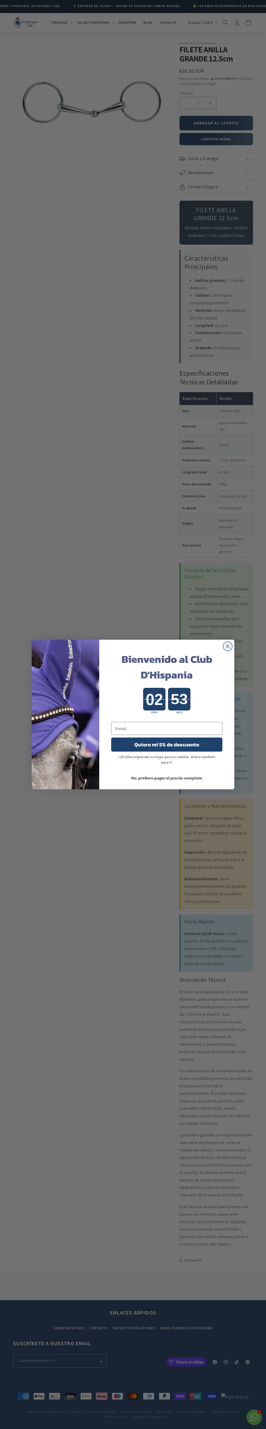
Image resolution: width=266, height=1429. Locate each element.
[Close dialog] (227, 646)
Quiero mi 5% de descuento (166, 744)
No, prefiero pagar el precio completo (166, 778)
